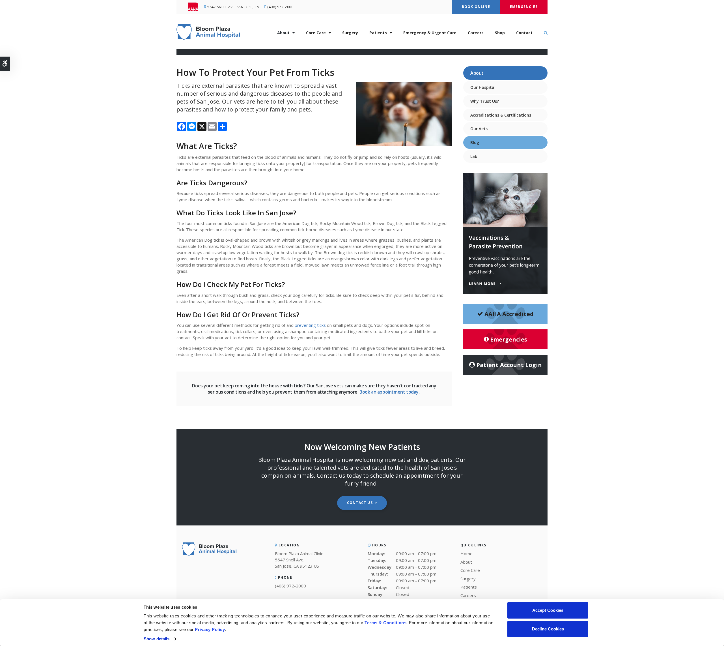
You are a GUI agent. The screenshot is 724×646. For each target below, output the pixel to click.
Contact (524, 32)
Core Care (316, 32)
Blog (474, 142)
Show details (156, 638)
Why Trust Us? (484, 101)
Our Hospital (482, 87)
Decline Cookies (548, 628)
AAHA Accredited (509, 314)
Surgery (350, 32)
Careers (476, 32)
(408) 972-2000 (280, 7)
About (283, 32)
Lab (473, 156)
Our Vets (479, 128)
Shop (500, 32)
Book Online (476, 6)
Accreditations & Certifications (500, 115)
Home (466, 553)
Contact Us (360, 502)
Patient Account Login (509, 365)
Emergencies (524, 6)
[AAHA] (196, 7)
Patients (378, 32)
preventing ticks (310, 325)
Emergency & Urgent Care (429, 32)
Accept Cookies (547, 610)
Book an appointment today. (390, 392)
